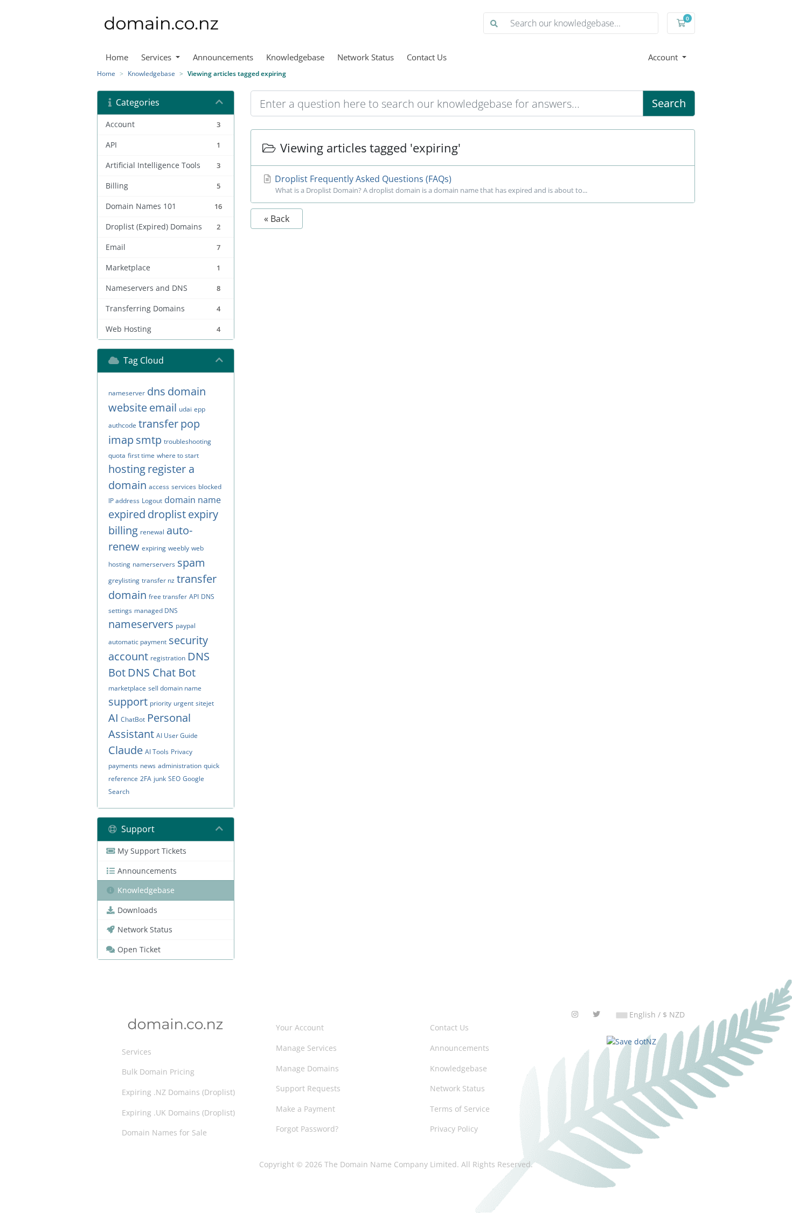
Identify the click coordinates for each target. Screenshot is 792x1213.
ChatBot (133, 719)
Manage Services (306, 1048)
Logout (152, 500)
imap (121, 440)
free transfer (168, 596)
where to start (178, 455)
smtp (149, 440)
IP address (124, 500)
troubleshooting (187, 441)
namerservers (154, 564)
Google (193, 778)
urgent (183, 703)
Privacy (181, 751)
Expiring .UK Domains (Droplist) (178, 1112)
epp (199, 409)
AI (113, 717)
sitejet (205, 703)
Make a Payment (305, 1109)
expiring (154, 548)
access (159, 486)
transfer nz (158, 580)
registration (167, 658)
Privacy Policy (454, 1129)
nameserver (126, 393)
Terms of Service (460, 1109)
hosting (126, 469)
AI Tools (157, 751)
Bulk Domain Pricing (158, 1071)
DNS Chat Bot (162, 672)
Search (118, 791)
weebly (178, 548)
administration (180, 765)
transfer (158, 423)
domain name (192, 500)
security (188, 640)
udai (185, 409)
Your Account (300, 1027)
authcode (122, 425)
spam (191, 562)
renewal (152, 531)
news (148, 765)
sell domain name (175, 688)
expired (126, 514)
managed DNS (156, 610)
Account (664, 57)
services (183, 486)
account (128, 656)
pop (190, 423)
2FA (145, 778)
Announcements (223, 57)
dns (156, 391)
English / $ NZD (656, 1014)
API (194, 596)
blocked (209, 486)
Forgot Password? (307, 1129)
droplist (167, 514)
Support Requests (308, 1088)
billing (123, 530)
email (163, 407)
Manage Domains (307, 1068)
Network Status (365, 57)
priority (160, 703)
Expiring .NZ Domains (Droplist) (178, 1092)
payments (123, 765)
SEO (174, 778)
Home (117, 57)
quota (117, 455)
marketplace (127, 688)
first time (141, 455)
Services (157, 57)
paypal (186, 625)
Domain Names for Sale (164, 1132)
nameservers (140, 624)
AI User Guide (177, 735)
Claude (125, 750)
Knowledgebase (295, 57)
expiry (203, 514)
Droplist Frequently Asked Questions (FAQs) (430, 184)
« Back (276, 219)
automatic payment (137, 641)
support (128, 701)
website (127, 407)
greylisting (124, 580)
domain (187, 391)
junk (160, 778)
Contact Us (427, 57)
